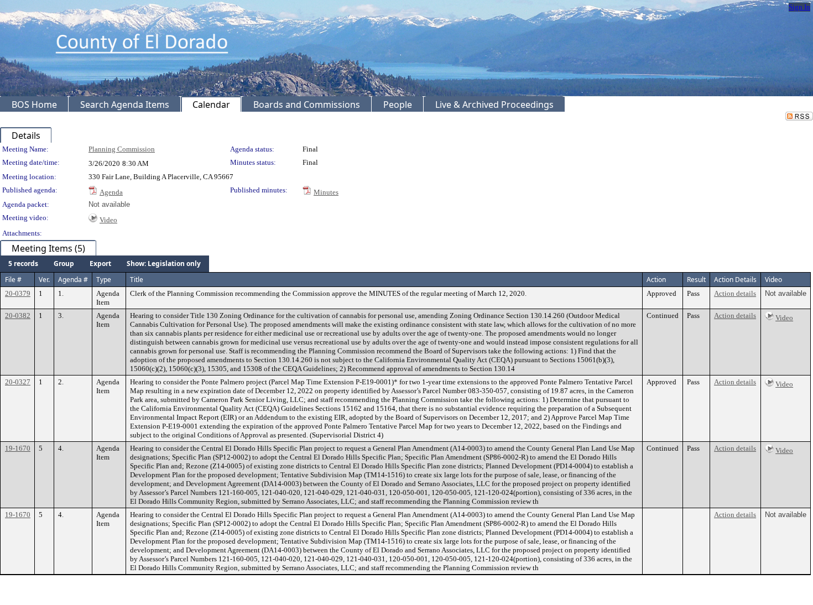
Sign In (799, 7)
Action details (735, 293)
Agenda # (73, 279)
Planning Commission (121, 149)
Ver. (44, 279)
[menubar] (104, 263)
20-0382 (17, 315)
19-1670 (17, 448)
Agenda (111, 192)
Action (656, 279)
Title (136, 279)
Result (696, 279)
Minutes (326, 192)
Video (108, 220)
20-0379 (17, 293)
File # (13, 279)
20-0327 (17, 382)
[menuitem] (23, 264)
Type (103, 279)
